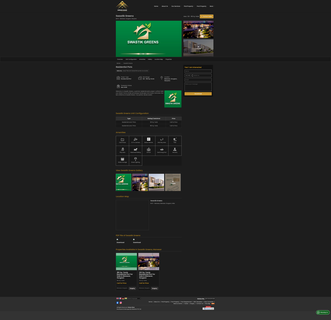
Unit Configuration (131, 59)
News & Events (178, 303)
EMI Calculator (198, 302)
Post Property (201, 6)
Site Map (207, 303)
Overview (120, 59)
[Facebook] (117, 302)
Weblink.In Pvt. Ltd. (136, 309)
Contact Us (199, 303)
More (211, 6)
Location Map (159, 59)
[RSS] (213, 303)
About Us (165, 6)
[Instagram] (121, 302)
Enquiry (132, 288)
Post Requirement (186, 302)
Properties (169, 59)
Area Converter (208, 302)
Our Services (175, 6)
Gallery (150, 59)
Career (186, 303)
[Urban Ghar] (122, 6)
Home (156, 6)
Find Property (188, 6)
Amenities (142, 59)
